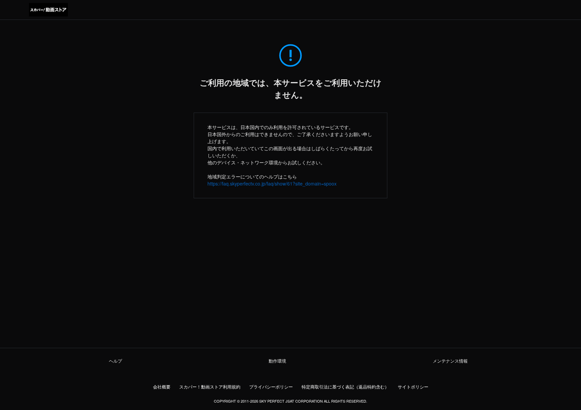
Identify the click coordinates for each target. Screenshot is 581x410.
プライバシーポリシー (271, 387)
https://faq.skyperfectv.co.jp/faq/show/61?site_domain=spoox (272, 183)
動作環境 (277, 361)
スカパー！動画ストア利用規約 (209, 387)
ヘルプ (115, 361)
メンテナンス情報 (450, 361)
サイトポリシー (413, 387)
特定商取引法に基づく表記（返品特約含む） (345, 387)
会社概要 (161, 387)
